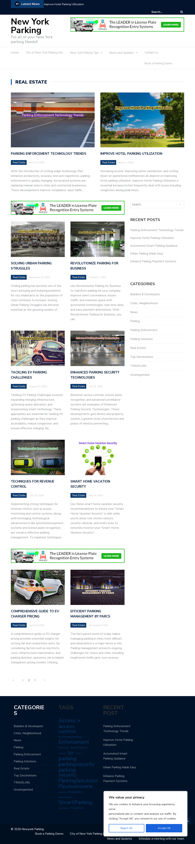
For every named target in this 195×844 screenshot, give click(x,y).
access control (67, 729)
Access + (69, 720)
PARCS (79, 753)
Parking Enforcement (143, 330)
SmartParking (75, 802)
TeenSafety (63, 808)
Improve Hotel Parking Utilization (64, 4)
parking (67, 758)
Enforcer (63, 747)
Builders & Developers (145, 294)
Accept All (164, 828)
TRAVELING (138, 366)
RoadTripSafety (65, 797)
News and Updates (121, 53)
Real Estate (19, 162)
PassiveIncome (75, 786)
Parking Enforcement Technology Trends (48, 154)
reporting (62, 792)
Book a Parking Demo (158, 63)
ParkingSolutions (78, 780)
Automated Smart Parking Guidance (153, 246)
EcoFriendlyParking (69, 737)
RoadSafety (76, 792)
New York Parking (30, 26)
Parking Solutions (141, 339)
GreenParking (78, 747)
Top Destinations (141, 357)
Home (15, 52)
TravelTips (77, 808)
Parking (135, 321)
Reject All (126, 828)
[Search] (181, 11)
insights (62, 753)
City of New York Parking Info (44, 52)
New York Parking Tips (84, 53)
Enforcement (73, 741)
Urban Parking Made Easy (146, 253)
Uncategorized (139, 375)
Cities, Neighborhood (144, 303)
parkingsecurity (76, 764)
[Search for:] (163, 11)
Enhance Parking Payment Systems (153, 261)
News (134, 312)
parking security (67, 772)
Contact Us (151, 52)
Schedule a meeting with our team (161, 839)
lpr (71, 752)
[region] (145, 813)
